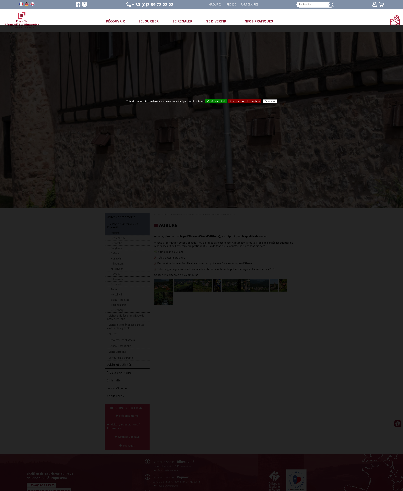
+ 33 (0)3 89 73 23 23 (153, 4)
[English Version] (32, 4)
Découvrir (115, 21)
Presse (231, 4)
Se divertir (216, 21)
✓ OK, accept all (216, 101)
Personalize (269, 101)
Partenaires (249, 4)
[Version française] (21, 4)
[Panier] (381, 4)
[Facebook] (78, 4)
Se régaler (182, 21)
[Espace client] (374, 4)
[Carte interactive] (395, 24)
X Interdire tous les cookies (245, 101)
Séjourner (149, 21)
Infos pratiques (258, 21)
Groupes (215, 4)
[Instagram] (84, 4)
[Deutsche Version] (26, 4)
